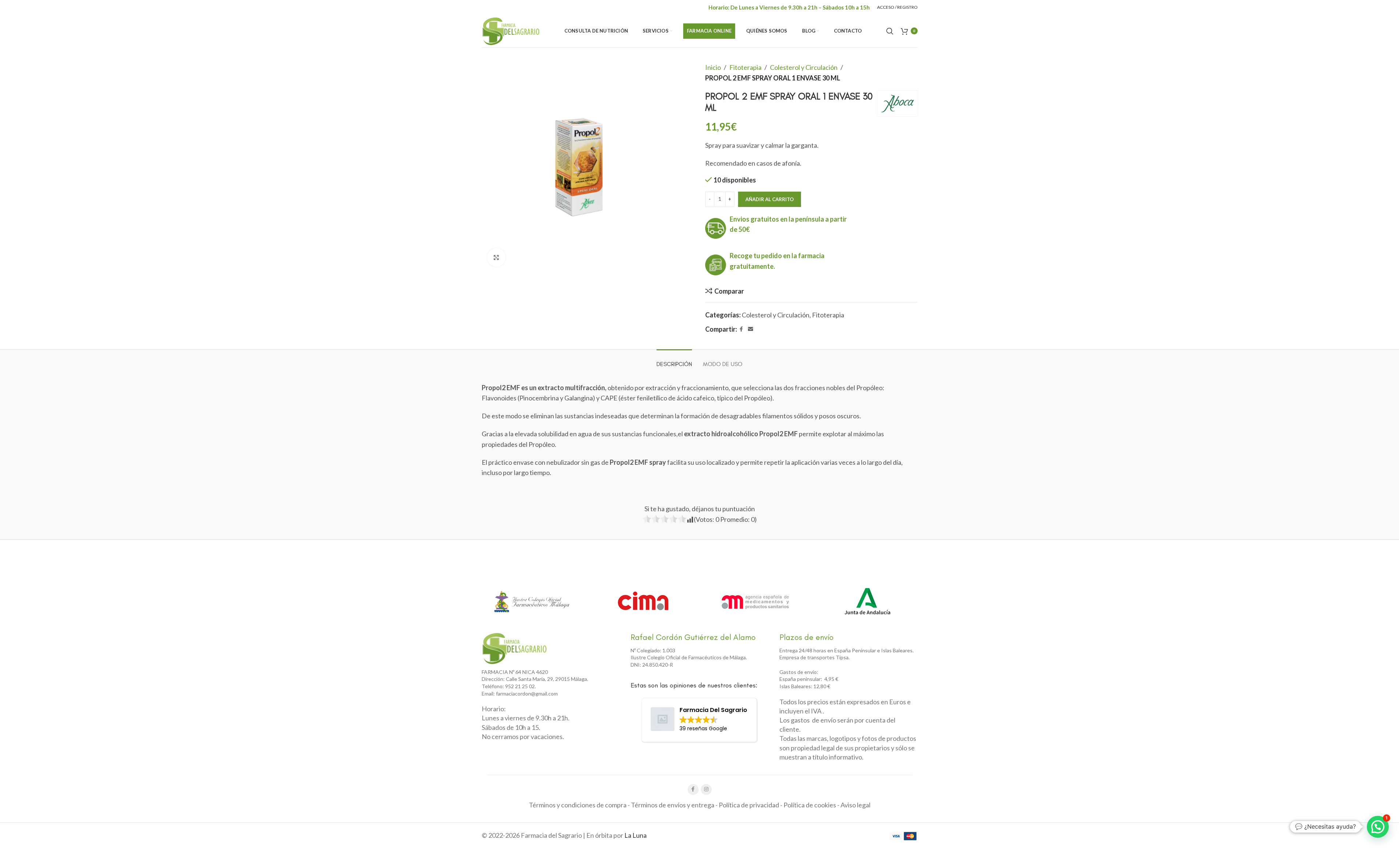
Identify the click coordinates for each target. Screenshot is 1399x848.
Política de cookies (809, 805)
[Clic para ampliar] (496, 257)
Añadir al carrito (769, 199)
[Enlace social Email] (750, 329)
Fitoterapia (745, 67)
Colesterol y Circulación (804, 67)
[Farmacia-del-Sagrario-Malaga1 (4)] (515, 648)
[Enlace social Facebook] (741, 329)
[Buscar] (890, 31)
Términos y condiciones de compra (578, 805)
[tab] (674, 360)
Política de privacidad (749, 805)
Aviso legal (855, 805)
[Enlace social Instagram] (706, 789)
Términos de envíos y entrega (672, 805)
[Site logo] (511, 30)
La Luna (635, 835)
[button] (1378, 827)
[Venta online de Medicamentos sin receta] (755, 601)
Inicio (713, 67)
